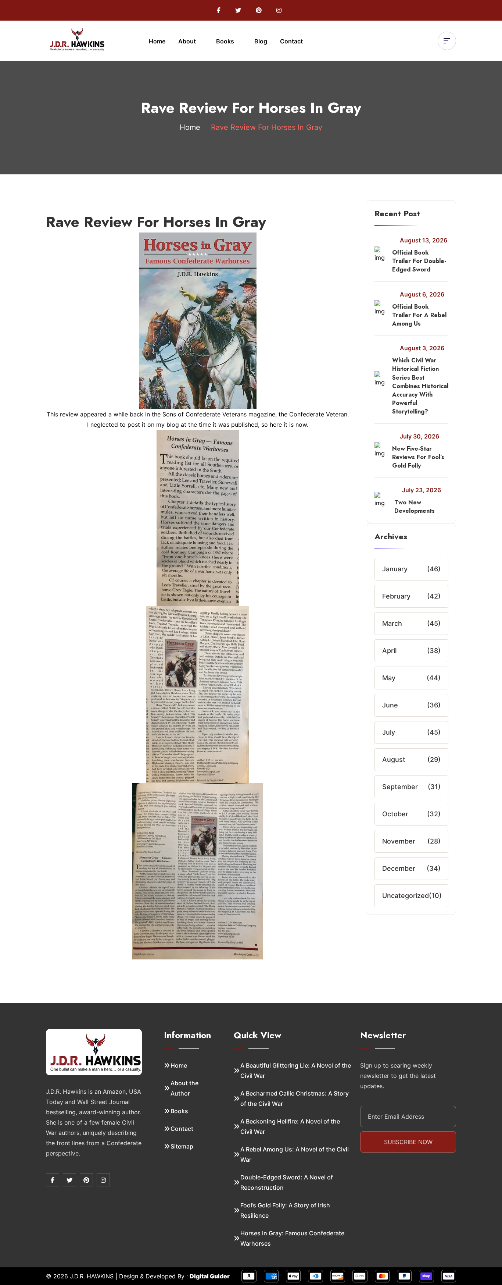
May (388, 678)
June (390, 705)
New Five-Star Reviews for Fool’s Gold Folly (418, 457)
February (396, 596)
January (395, 569)
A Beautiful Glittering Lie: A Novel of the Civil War (295, 1070)
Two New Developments (414, 506)
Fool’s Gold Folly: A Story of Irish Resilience (285, 1210)
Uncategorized (405, 895)
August (393, 759)
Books (226, 41)
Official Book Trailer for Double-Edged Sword (419, 261)
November (398, 841)
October (395, 814)
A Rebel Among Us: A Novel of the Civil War (294, 1154)
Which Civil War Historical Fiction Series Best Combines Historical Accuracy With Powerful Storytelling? (420, 386)
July (388, 732)
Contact (291, 41)
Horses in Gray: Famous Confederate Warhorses (292, 1238)
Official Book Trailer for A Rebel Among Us (419, 315)
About (187, 41)
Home (157, 41)
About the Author (184, 1088)
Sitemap (182, 1146)
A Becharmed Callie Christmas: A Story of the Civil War (294, 1098)
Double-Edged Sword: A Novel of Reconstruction (286, 1182)
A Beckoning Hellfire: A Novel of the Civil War (290, 1126)
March (392, 623)
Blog (260, 41)
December (398, 868)
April (389, 650)
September (400, 787)
